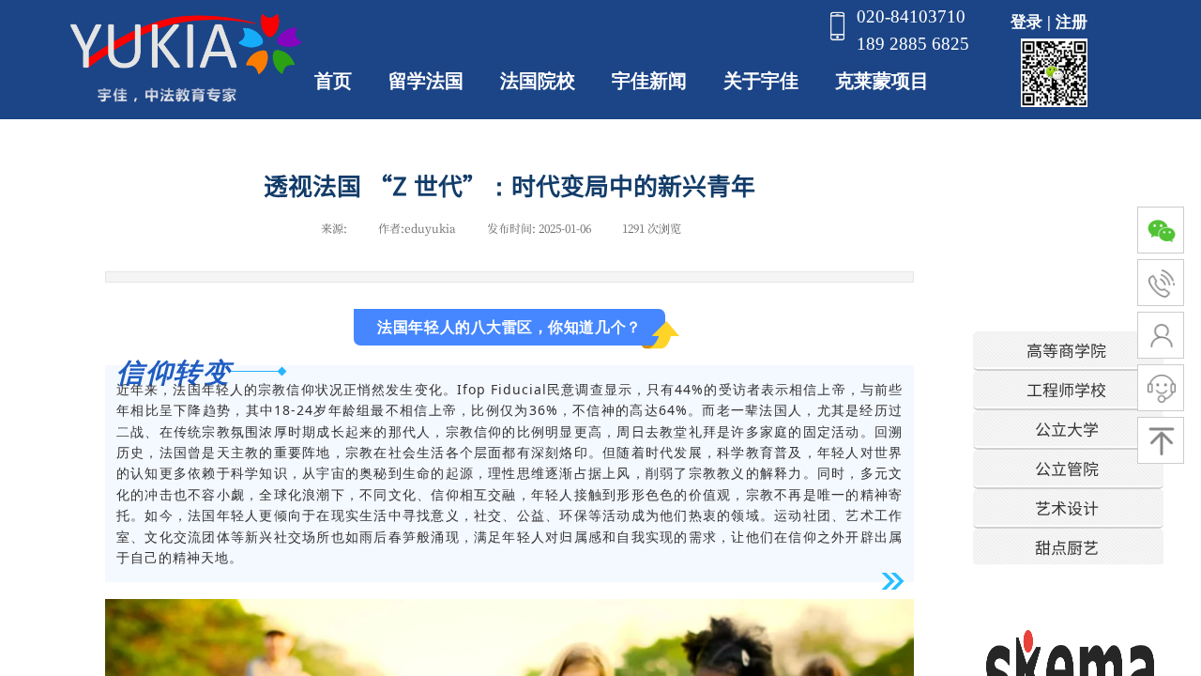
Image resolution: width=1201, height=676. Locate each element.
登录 (1026, 22)
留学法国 (426, 80)
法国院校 (537, 80)
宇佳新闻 (649, 80)
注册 (1071, 22)
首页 (333, 80)
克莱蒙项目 (882, 80)
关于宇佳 (760, 80)
